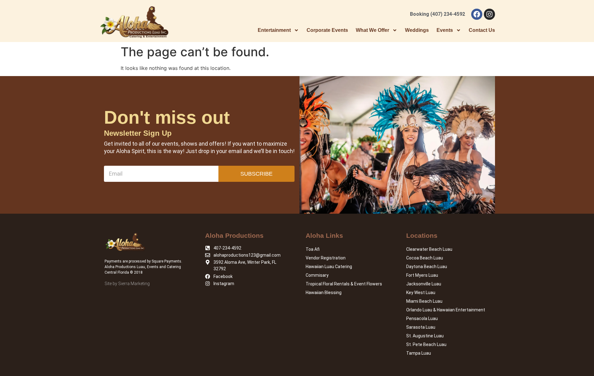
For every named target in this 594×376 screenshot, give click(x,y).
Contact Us (482, 30)
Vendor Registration (326, 257)
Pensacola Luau (422, 318)
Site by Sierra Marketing (127, 283)
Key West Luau (420, 292)
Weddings (417, 30)
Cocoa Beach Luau (424, 257)
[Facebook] (476, 14)
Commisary (317, 275)
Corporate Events (327, 30)
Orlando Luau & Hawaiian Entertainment (445, 309)
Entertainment (274, 30)
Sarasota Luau (420, 327)
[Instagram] (489, 14)
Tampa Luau (418, 353)
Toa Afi (313, 249)
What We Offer (372, 30)
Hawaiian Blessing (324, 292)
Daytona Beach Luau (426, 266)
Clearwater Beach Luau (429, 249)
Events (445, 30)
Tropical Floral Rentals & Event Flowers (344, 283)
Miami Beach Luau (424, 301)
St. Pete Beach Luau (426, 344)
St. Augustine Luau (425, 335)
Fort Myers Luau (422, 275)
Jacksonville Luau (423, 283)
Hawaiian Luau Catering (329, 266)
